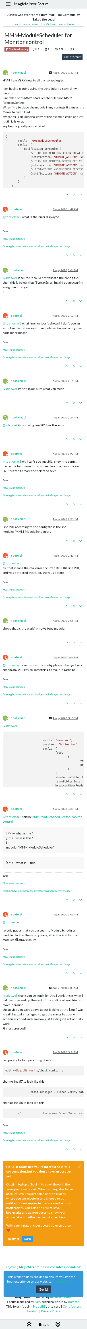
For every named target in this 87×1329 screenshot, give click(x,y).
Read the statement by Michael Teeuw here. (43, 24)
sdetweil (16, 209)
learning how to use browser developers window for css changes (37, 246)
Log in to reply (72, 56)
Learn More (61, 1281)
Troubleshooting (18, 49)
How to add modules (14, 238)
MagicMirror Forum (31, 4)
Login (27, 1239)
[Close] (79, 1167)
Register (13, 1239)
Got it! (43, 1289)
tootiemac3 (18, 72)
